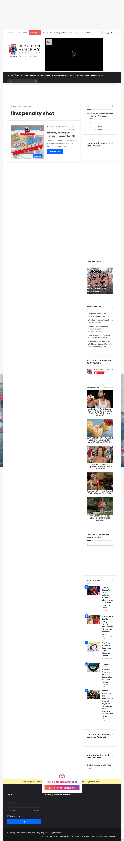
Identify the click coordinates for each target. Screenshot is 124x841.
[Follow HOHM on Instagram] (62, 778)
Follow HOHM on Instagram (62, 787)
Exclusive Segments (80, 75)
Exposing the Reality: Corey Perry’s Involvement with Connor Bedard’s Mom (107, 625)
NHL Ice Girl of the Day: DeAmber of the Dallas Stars (99, 288)
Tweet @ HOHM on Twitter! (58, 794)
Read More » (55, 151)
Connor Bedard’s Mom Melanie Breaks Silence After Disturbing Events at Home (107, 597)
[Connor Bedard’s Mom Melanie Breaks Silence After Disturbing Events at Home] (93, 590)
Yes (91, 119)
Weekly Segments (61, 75)
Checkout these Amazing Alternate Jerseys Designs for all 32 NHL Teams (107, 673)
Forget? (36, 810)
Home (10, 75)
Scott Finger (53, 127)
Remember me (14, 816)
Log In (24, 822)
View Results (100, 129)
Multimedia (98, 75)
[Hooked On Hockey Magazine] (24, 49)
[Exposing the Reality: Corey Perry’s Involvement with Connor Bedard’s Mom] (93, 619)
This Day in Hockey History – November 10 (61, 134)
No (91, 123)
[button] (74, 54)
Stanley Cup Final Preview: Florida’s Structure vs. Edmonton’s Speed (98, 328)
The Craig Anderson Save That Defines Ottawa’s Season (106, 649)
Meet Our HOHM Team (80, 837)
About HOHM (65, 837)
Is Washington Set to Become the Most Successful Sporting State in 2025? (71, 33)
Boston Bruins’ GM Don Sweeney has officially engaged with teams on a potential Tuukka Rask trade (107, 703)
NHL (17, 75)
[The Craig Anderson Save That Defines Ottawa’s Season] (93, 647)
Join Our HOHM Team (99, 837)
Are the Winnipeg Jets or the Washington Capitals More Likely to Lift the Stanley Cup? (100, 344)
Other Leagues (29, 75)
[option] (100, 281)
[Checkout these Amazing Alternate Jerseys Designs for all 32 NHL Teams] (93, 667)
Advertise (112, 837)
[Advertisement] (62, 91)
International (44, 75)
